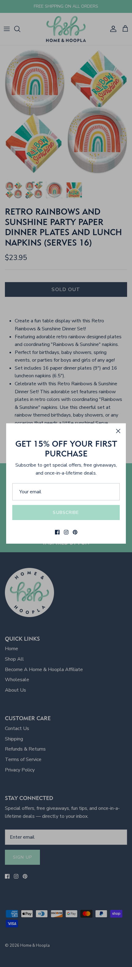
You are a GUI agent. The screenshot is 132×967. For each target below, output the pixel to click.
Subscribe (66, 512)
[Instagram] (66, 532)
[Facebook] (57, 532)
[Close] (118, 431)
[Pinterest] (75, 532)
